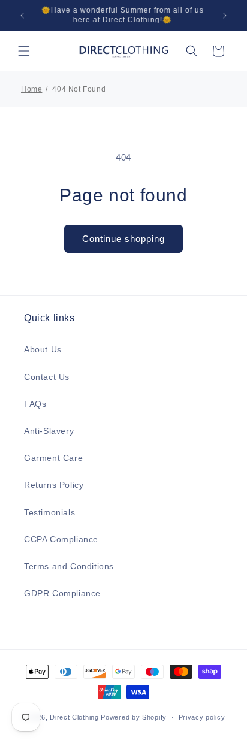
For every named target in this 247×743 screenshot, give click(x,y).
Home (31, 89)
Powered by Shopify (134, 717)
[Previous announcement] (22, 15)
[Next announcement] (225, 15)
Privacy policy (202, 717)
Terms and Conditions (69, 566)
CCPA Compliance (61, 539)
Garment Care (53, 458)
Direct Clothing (74, 717)
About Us (43, 349)
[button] (24, 51)
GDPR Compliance (62, 593)
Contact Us (47, 377)
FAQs (35, 404)
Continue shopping (123, 239)
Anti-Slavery (49, 431)
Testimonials (49, 512)
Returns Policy (53, 485)
